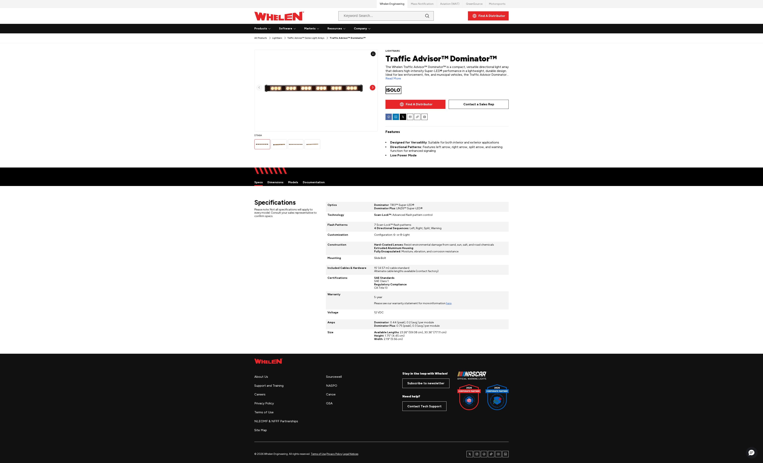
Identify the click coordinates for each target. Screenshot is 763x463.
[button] (751, 452)
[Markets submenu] (318, 28)
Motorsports (497, 4)
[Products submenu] (269, 28)
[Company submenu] (369, 28)
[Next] (373, 88)
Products (260, 28)
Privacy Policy (334, 453)
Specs (258, 182)
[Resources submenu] (344, 28)
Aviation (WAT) (449, 4)
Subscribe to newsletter (425, 383)
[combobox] (383, 16)
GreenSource (474, 4)
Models (293, 182)
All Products (260, 38)
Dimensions (275, 182)
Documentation (314, 182)
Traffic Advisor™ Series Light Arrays (305, 38)
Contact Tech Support (424, 406)
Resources (334, 28)
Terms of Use (318, 453)
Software (285, 28)
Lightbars (277, 38)
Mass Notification (422, 4)
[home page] (268, 361)
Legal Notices (350, 453)
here (448, 303)
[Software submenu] (294, 28)
